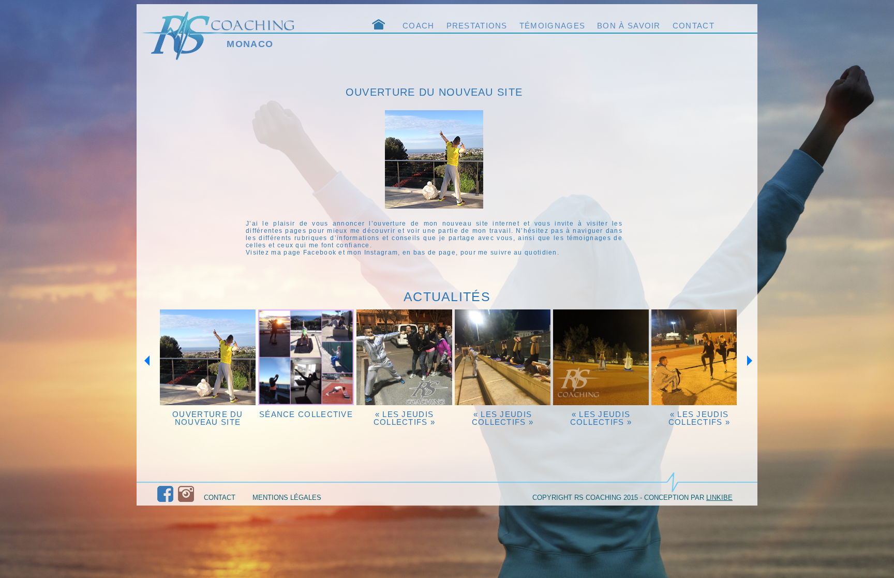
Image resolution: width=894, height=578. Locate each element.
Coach (419, 25)
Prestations (477, 25)
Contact (693, 25)
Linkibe (719, 497)
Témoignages (552, 25)
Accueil (382, 24)
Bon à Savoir (629, 25)
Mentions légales (286, 497)
